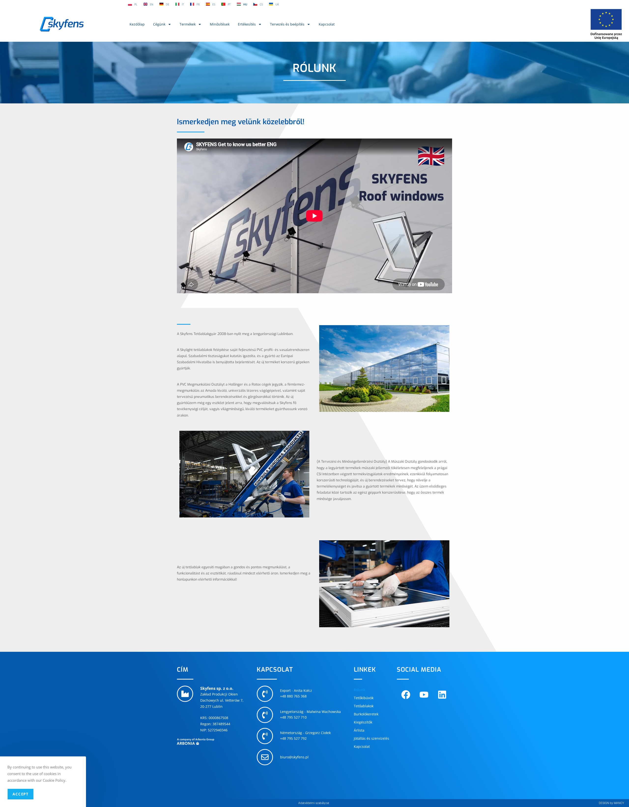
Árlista (359, 730)
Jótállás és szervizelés (371, 738)
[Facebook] (406, 695)
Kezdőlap (137, 24)
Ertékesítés (247, 24)
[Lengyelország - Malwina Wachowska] (265, 715)
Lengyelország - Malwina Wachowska (310, 711)
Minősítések (219, 24)
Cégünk (159, 24)
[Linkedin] (442, 695)
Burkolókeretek (366, 714)
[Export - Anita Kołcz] (265, 694)
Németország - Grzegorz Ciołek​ (305, 732)
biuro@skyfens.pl (294, 757)
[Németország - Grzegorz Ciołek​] (265, 736)
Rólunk (359, 689)
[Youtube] (424, 695)
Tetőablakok (363, 706)
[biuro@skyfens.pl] (265, 757)
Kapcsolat (327, 24)
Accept (21, 794)
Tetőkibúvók (363, 698)
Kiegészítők (363, 722)
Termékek (188, 24)
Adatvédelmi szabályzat (313, 803)
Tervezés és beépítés (287, 24)
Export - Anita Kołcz (296, 690)
